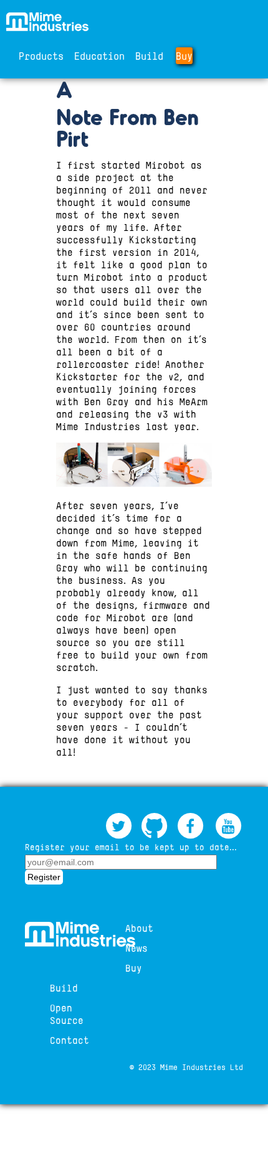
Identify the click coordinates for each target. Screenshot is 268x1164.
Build (149, 55)
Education (99, 55)
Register (43, 877)
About (139, 928)
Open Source (67, 1014)
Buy (184, 55)
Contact (69, 1040)
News (136, 948)
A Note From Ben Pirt (127, 113)
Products (41, 55)
